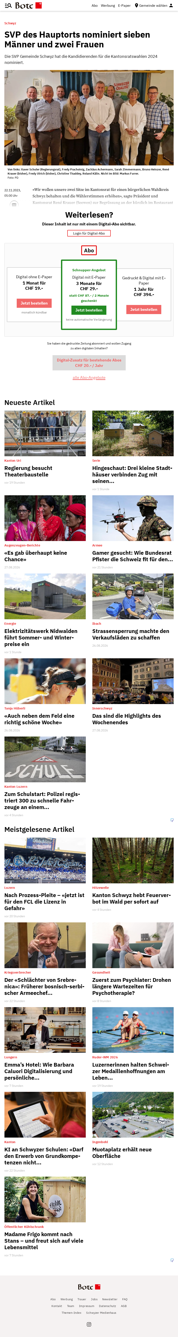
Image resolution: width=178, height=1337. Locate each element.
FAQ (125, 1299)
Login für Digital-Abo (89, 233)
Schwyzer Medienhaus (101, 1313)
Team (70, 1306)
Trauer (81, 1299)
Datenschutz (107, 1306)
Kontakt (56, 1306)
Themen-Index (71, 1313)
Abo (95, 5)
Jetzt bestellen (34, 303)
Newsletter (109, 1299)
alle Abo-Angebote (89, 377)
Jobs (94, 1299)
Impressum (86, 1306)
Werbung (108, 5)
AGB (124, 1306)
